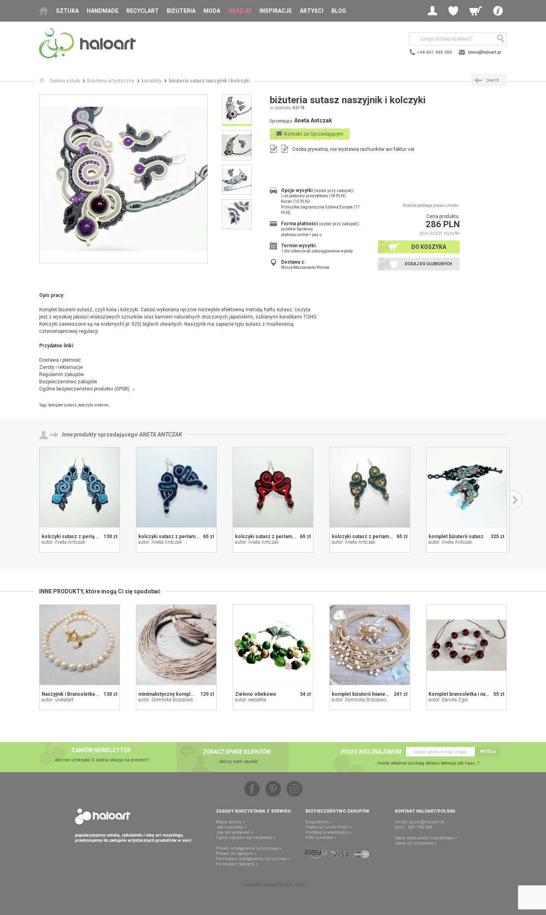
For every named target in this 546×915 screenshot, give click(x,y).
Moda (211, 11)
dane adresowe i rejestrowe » (426, 838)
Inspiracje (275, 11)
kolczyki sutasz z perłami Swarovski (180, 536)
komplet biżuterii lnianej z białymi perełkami (382, 694)
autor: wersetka (250, 700)
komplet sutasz (62, 405)
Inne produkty (79, 434)
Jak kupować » (231, 827)
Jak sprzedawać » (234, 832)
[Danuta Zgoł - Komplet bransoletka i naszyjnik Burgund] (466, 645)
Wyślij (488, 751)
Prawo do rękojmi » (236, 853)
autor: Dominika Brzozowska (168, 700)
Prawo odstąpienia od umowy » (248, 848)
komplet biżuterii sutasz (456, 536)
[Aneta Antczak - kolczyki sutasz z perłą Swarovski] (80, 487)
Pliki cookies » (320, 837)
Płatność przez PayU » (328, 827)
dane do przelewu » (415, 843)
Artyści (311, 11)
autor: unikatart (58, 700)
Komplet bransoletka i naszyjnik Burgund (475, 694)
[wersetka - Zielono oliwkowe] (273, 645)
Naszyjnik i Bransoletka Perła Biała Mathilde (91, 694)
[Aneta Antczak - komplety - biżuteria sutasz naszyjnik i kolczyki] (123, 179)
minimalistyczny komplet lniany (173, 694)
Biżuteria (181, 11)
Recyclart (142, 11)
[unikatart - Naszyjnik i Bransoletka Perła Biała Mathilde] (80, 645)
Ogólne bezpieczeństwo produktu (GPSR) (84, 389)
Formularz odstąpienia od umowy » (253, 858)
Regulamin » (318, 822)
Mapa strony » (230, 822)
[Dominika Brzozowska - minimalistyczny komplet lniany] (176, 645)
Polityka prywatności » (328, 832)
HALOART (102, 817)
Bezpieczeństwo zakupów (68, 381)
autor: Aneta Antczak (63, 542)
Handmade (102, 11)
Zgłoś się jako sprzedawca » (245, 837)
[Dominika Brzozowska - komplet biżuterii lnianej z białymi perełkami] (370, 645)
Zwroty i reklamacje (61, 367)
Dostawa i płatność (60, 360)
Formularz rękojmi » (237, 864)
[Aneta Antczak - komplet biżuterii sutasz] (466, 487)
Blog (338, 11)
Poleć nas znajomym (371, 752)
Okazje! (239, 11)
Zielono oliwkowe (255, 694)
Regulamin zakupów (61, 374)
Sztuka (67, 11)
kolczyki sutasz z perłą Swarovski (81, 536)
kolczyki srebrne (93, 405)
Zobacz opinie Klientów (237, 752)
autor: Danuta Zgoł (448, 700)
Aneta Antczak (160, 434)
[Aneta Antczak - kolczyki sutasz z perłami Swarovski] (176, 487)
